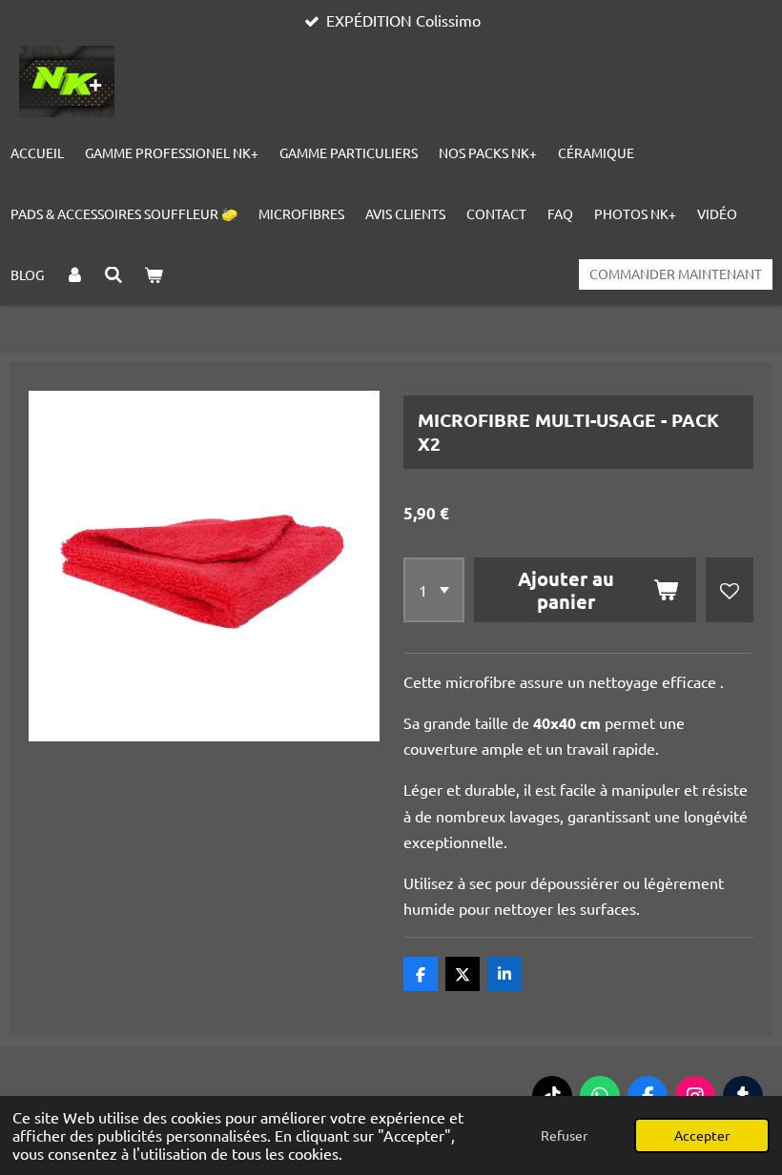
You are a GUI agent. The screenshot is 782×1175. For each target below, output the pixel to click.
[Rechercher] (114, 274)
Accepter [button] (702, 1135)
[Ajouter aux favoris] (729, 589)
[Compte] (74, 274)
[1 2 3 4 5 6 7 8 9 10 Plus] (433, 589)
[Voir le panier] (154, 274)
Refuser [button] (564, 1135)
